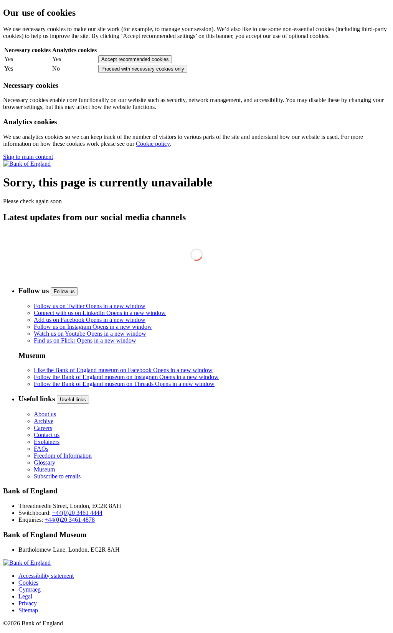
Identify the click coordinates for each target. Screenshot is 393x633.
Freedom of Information (63, 455)
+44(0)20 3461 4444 (77, 512)
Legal (25, 596)
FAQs (41, 448)
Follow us (64, 291)
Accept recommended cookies (135, 59)
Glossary (44, 462)
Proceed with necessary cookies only (142, 69)
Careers (43, 428)
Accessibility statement (46, 575)
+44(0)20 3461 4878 (70, 519)
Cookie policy (153, 143)
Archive (43, 421)
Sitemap (28, 610)
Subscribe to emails (57, 476)
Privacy (27, 603)
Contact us (46, 435)
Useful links (73, 399)
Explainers (46, 441)
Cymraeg (29, 589)
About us (45, 414)
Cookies (28, 582)
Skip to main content (28, 156)
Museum (44, 469)
